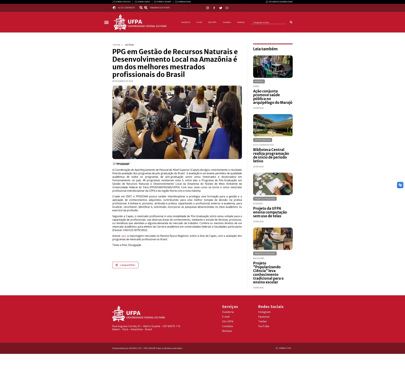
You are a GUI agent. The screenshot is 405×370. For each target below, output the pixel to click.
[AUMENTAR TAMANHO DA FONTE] (147, 7)
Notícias (241, 22)
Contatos (227, 22)
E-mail (199, 22)
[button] (106, 22)
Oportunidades (263, 140)
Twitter (262, 321)
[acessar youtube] (227, 8)
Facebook (264, 316)
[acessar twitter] (221, 8)
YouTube (263, 326)
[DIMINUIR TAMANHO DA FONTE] (141, 7)
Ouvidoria (185, 22)
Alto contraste (126, 7)
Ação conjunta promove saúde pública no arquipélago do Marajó (272, 97)
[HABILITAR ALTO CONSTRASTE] (115, 8)
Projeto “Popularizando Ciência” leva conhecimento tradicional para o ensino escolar (268, 272)
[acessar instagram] (208, 7)
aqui (123, 236)
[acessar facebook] (214, 8)
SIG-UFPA (212, 22)
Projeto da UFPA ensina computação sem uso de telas (270, 212)
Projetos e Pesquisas (265, 198)
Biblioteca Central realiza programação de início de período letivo (271, 155)
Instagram (264, 312)
